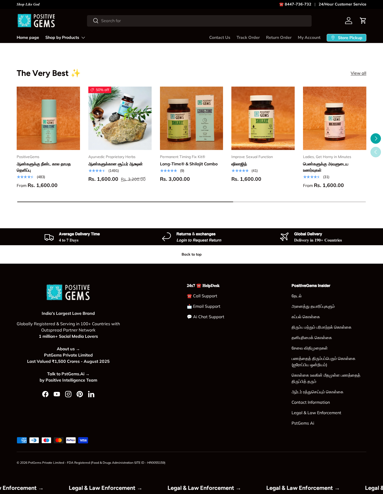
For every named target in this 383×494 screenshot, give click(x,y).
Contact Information (311, 402)
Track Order (248, 37)
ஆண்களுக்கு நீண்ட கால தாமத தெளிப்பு (44, 167)
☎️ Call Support (202, 295)
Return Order (279, 37)
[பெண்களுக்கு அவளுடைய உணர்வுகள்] (334, 118)
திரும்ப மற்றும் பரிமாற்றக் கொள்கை (321, 327)
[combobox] (199, 20)
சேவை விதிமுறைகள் (310, 348)
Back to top (192, 254)
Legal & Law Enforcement (316, 412)
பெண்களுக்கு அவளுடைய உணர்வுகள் (325, 167)
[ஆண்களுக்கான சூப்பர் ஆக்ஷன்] (120, 118)
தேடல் (297, 295)
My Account (309, 37)
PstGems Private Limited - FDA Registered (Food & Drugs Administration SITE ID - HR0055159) (96, 463)
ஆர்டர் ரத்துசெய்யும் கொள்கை (317, 391)
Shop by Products (62, 37)
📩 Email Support (203, 306)
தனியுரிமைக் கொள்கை (312, 337)
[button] (363, 20)
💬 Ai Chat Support (205, 316)
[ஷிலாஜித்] (263, 118)
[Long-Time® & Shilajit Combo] (191, 118)
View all (358, 73)
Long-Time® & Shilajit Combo (189, 163)
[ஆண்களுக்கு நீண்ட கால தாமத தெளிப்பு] (48, 118)
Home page (28, 37)
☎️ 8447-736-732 (295, 4)
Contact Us (219, 37)
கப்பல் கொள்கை (306, 316)
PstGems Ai (303, 423)
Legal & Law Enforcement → (118, 487)
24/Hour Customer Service (342, 4)
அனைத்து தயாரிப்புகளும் (313, 306)
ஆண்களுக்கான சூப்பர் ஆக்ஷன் (115, 163)
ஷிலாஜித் (239, 163)
